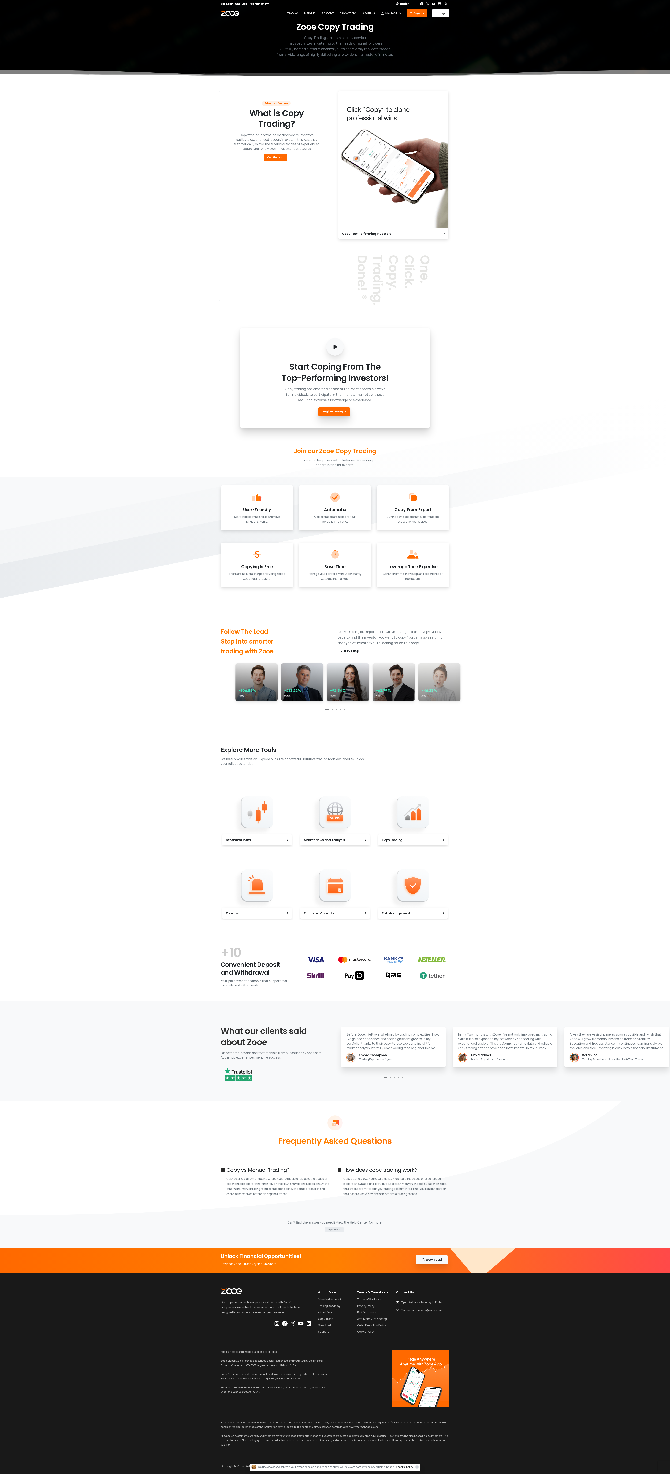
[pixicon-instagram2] (277, 1323)
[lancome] (393, 975)
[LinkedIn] (439, 3)
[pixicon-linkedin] (309, 1323)
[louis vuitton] (393, 960)
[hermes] (354, 975)
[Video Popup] (335, 347)
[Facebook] (422, 3)
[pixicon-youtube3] (301, 1323)
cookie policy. (406, 1467)
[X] (428, 3)
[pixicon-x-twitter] (293, 1323)
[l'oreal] (354, 960)
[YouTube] (434, 3)
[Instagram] (445, 3)
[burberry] (315, 975)
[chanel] (432, 975)
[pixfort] (432, 960)
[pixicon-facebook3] (285, 1323)
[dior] (315, 960)
